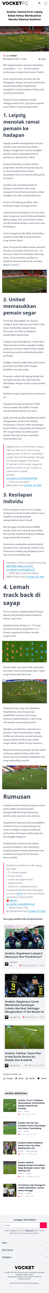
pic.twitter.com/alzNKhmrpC (20, 904)
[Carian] (39, 3)
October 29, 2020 (35, 576)
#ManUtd (22, 566)
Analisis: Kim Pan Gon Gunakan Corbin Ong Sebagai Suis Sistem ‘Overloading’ (32, 1126)
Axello (43, 59)
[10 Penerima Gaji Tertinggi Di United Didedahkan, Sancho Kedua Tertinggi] (9, 1190)
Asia (19, 1111)
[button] (45, 3)
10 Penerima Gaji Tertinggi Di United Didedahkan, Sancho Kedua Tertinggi (31, 1188)
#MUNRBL (11, 566)
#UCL (30, 566)
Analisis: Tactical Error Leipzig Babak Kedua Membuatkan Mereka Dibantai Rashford (24, 15)
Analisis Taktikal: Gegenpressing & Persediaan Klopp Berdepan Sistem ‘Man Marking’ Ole (31, 1166)
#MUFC (13, 900)
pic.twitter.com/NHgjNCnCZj (20, 569)
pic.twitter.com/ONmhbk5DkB (21, 478)
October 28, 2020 (33, 485)
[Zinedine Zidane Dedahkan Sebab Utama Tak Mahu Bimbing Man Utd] (9, 1147)
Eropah (13, 56)
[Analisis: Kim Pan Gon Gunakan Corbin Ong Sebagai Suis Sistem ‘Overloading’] (9, 1128)
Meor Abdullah (32, 1151)
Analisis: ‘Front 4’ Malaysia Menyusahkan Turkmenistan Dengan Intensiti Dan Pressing (31, 1104)
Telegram (29, 1230)
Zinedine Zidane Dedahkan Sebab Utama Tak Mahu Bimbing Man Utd (30, 1145)
